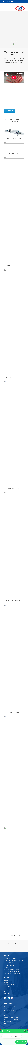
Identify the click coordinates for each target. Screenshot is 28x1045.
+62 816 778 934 (10, 969)
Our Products (8, 988)
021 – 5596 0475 (10, 966)
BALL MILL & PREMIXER (14, 265)
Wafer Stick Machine (10, 1008)
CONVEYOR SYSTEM (14, 935)
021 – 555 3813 (9, 962)
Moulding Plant (8, 1015)
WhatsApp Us (10, 1)
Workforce (7, 986)
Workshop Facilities (9, 984)
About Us (6, 982)
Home (6, 980)
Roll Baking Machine (10, 1012)
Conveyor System (9, 1025)
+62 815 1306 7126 (10, 971)
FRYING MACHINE (14, 712)
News (5, 991)
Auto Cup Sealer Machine (11, 1019)
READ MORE (14, 35)
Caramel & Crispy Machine (11, 1017)
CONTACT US (9, 111)
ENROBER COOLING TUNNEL (14, 377)
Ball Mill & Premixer (9, 1010)
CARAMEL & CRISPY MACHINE (14, 600)
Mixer (5, 1023)
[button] (25, 1031)
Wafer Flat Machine (9, 1006)
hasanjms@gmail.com (12, 958)
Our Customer (8, 990)
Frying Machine (8, 1021)
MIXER (14, 824)
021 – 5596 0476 (10, 967)
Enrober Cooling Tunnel (10, 1014)
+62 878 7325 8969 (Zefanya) (12, 973)
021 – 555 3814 (10, 964)
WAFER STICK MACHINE (14, 153)
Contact (6, 993)
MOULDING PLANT (14, 488)
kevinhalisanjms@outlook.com (14, 960)
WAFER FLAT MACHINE (14, 138)
